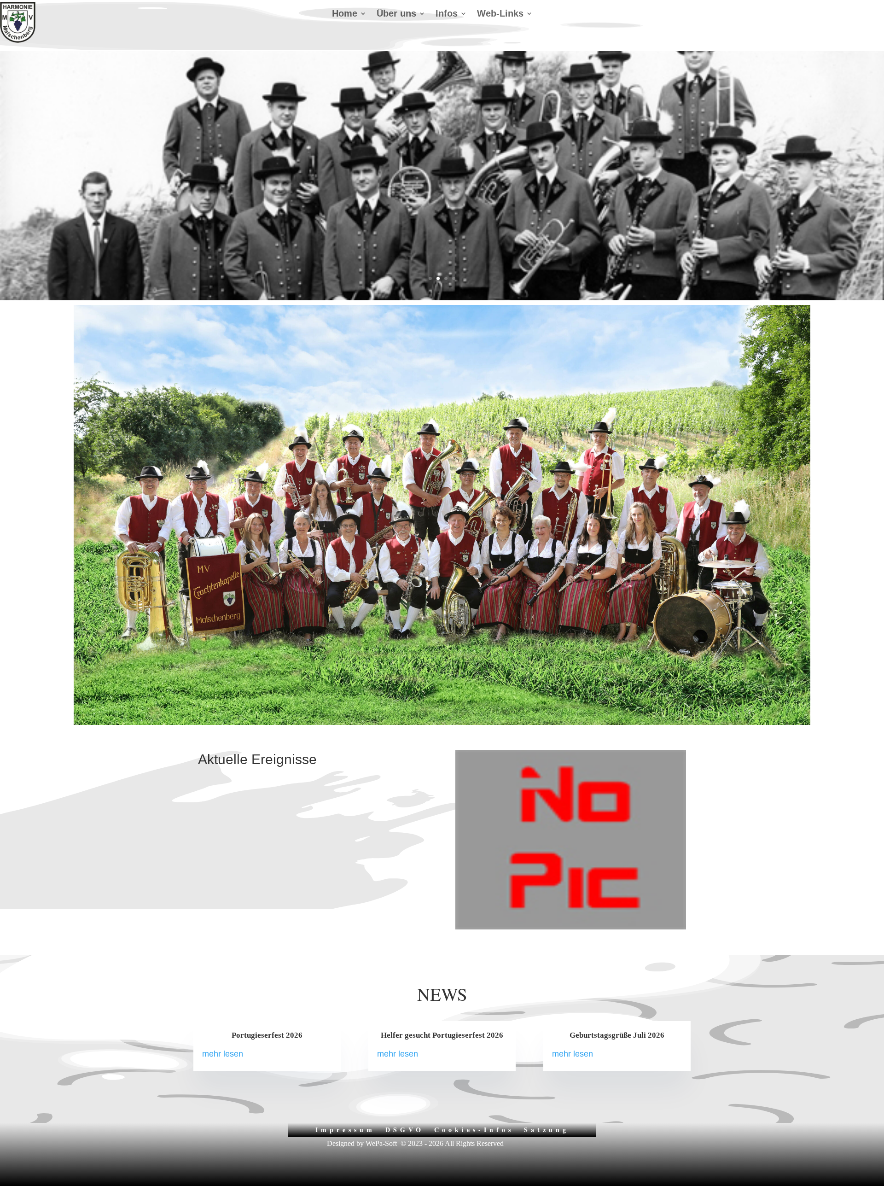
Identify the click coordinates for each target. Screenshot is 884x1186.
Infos (447, 14)
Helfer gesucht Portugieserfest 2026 (442, 1035)
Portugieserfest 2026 (267, 1035)
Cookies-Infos (474, 1129)
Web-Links (500, 14)
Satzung (546, 1129)
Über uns (396, 14)
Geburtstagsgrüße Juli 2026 (617, 1035)
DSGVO (404, 1129)
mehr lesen (222, 1053)
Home (344, 14)
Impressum (345, 1129)
